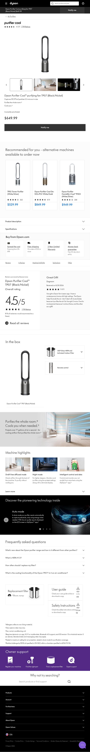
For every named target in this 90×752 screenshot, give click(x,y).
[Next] (84, 84)
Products (9, 693)
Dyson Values (10, 727)
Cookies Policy (19, 741)
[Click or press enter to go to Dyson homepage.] (14, 4)
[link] (17, 323)
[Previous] (6, 84)
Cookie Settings (30, 741)
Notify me (72, 10)
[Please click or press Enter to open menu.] (6, 3)
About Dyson (10, 720)
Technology (56, 263)
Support (8, 713)
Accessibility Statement (76, 741)
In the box (22, 263)
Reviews (8, 263)
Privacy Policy (9, 741)
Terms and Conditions (42, 741)
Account (8, 700)
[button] (64, 352)
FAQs (70, 263)
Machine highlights (39, 263)
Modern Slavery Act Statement (59, 741)
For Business (10, 707)
